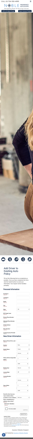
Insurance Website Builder (21, 433)
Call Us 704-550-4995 (10, 1)
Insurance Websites (17, 430)
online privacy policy (16, 425)
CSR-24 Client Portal (8, 11)
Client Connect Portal (25, 11)
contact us (19, 423)
